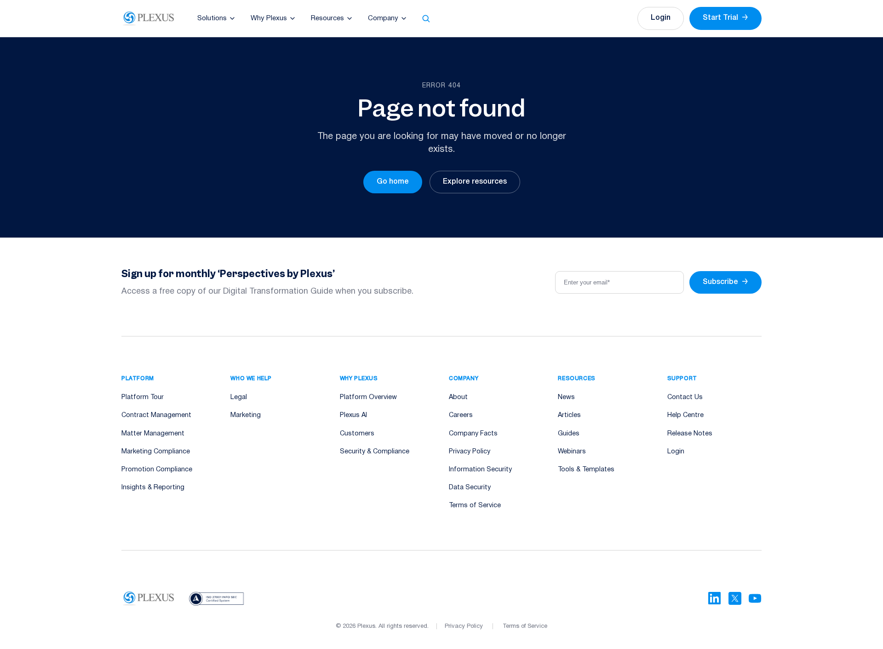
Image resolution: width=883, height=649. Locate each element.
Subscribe (725, 282)
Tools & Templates (586, 470)
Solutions (212, 18)
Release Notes (689, 434)
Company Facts (473, 434)
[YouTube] (755, 598)
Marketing (245, 415)
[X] (734, 598)
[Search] (426, 18)
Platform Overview (368, 397)
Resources (327, 18)
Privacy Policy (469, 452)
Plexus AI (353, 415)
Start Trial (725, 18)
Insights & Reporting (152, 488)
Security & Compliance (374, 452)
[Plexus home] (148, 18)
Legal (238, 397)
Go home (393, 182)
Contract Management (156, 415)
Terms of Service (475, 506)
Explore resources (475, 182)
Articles (569, 415)
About (458, 397)
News (566, 397)
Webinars (572, 452)
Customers (357, 434)
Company (383, 18)
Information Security (480, 470)
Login (661, 18)
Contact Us (685, 397)
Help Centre (685, 415)
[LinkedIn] (714, 598)
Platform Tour (142, 397)
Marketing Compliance (155, 452)
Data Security (470, 488)
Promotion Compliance (156, 470)
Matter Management (152, 434)
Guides (568, 434)
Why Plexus (269, 18)
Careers (461, 415)
